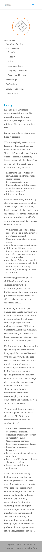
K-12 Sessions (12, 49)
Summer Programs (15, 89)
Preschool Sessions (15, 44)
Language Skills (15, 66)
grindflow (32, 548)
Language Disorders (17, 70)
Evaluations (11, 84)
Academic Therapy (17, 75)
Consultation (12, 93)
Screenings (11, 80)
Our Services (10, 40)
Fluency (12, 57)
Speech (11, 52)
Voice (10, 61)
